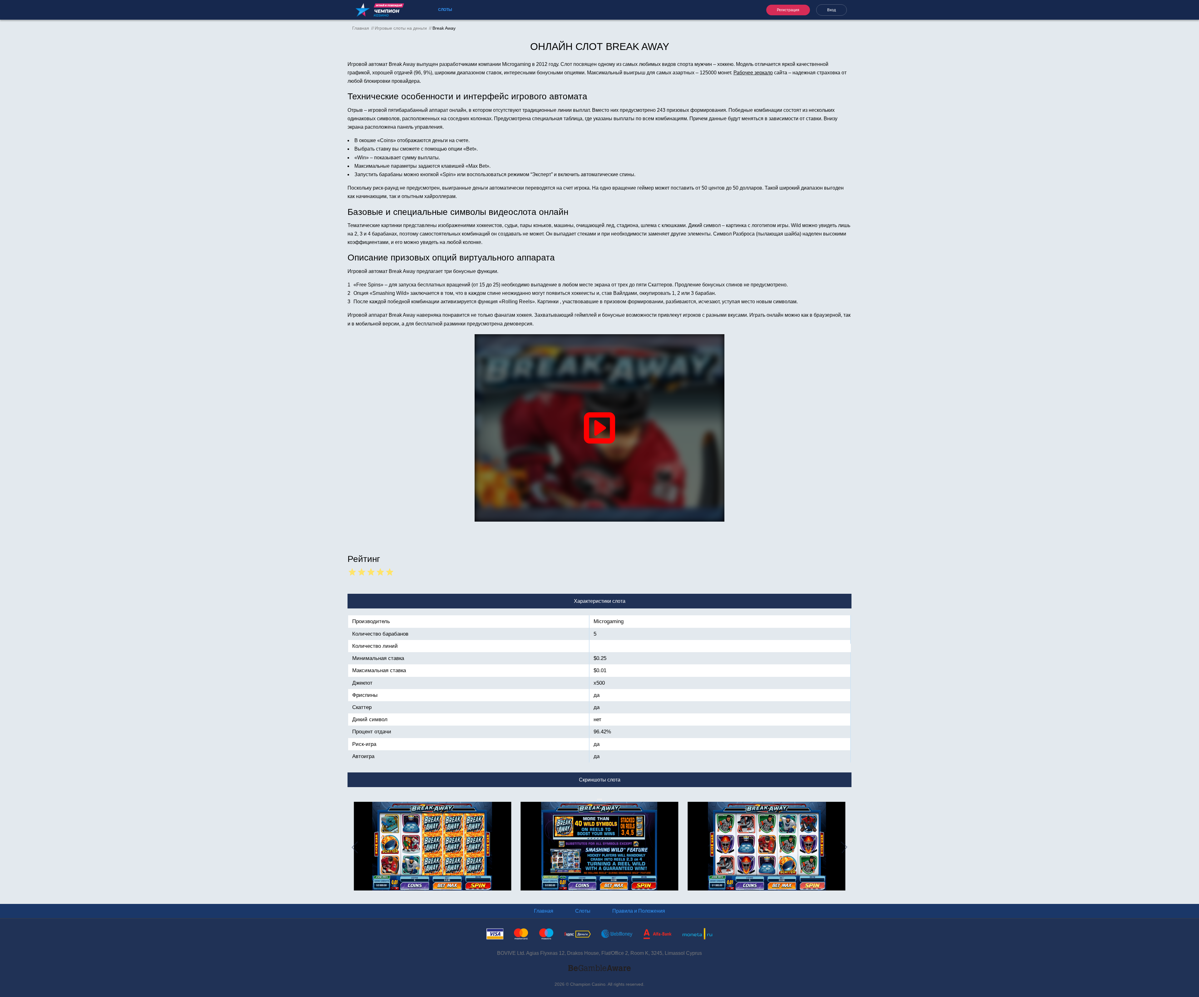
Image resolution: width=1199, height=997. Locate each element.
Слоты (445, 9)
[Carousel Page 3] (600, 799)
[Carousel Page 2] (599, 799)
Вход (831, 10)
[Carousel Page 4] (601, 799)
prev (351, 847)
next (847, 847)
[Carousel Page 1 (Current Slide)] (597, 799)
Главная (543, 911)
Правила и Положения (638, 911)
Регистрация (788, 10)
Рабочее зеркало (753, 72)
